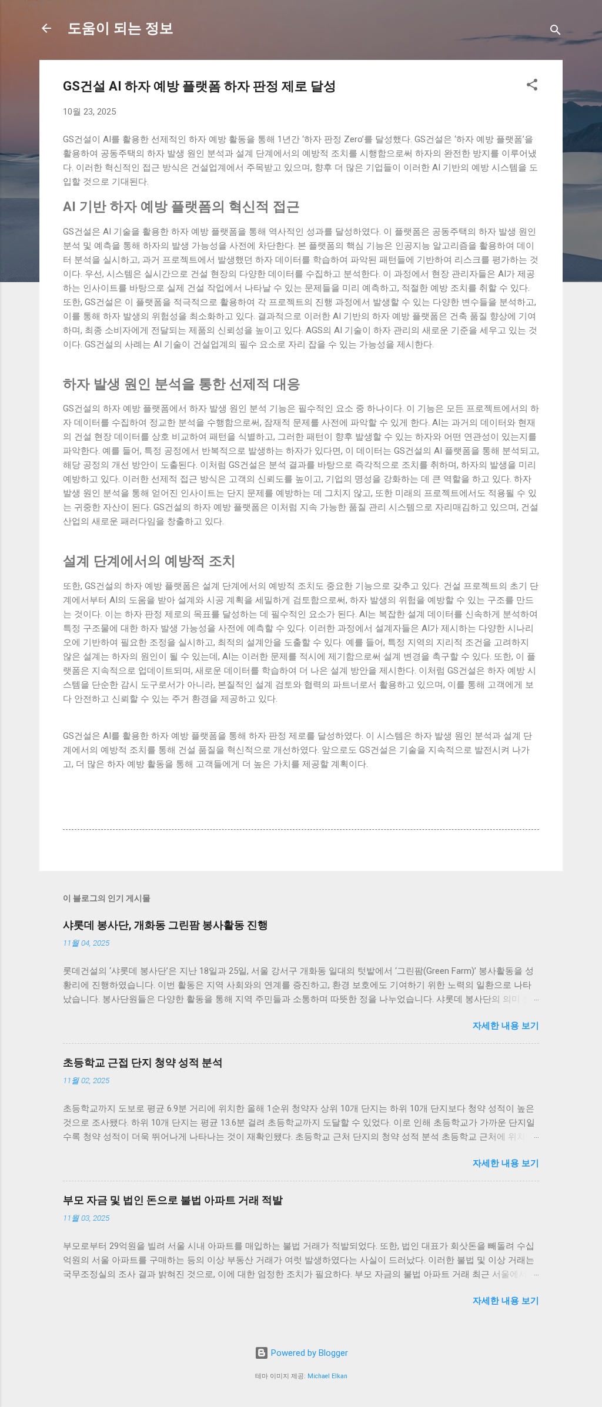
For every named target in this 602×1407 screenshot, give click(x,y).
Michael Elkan (327, 1376)
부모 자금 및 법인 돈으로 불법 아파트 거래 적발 (173, 1200)
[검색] (556, 32)
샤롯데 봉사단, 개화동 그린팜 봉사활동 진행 (165, 925)
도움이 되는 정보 (120, 28)
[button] (532, 87)
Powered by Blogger (308, 1353)
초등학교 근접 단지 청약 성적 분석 (143, 1062)
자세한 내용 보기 (506, 1025)
